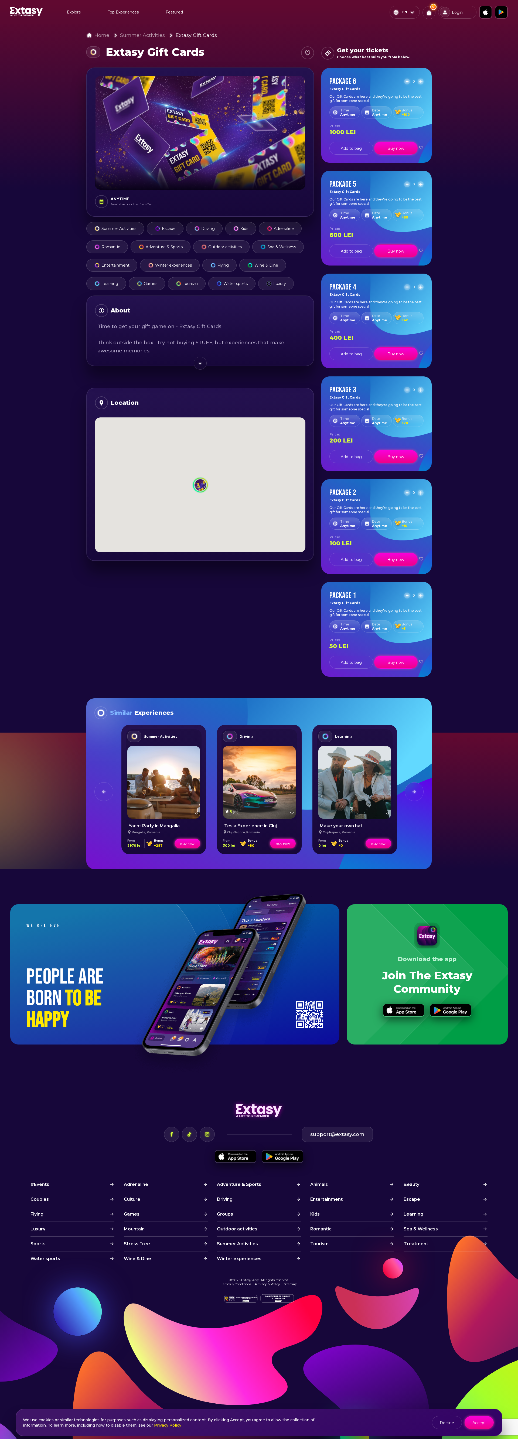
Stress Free (137, 1243)
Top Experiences (123, 12)
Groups (225, 1214)
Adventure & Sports (164, 246)
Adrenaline (284, 228)
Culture (132, 1199)
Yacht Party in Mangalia (154, 825)
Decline (447, 1422)
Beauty (411, 1184)
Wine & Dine (266, 265)
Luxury (279, 283)
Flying (223, 265)
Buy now (395, 148)
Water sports (235, 283)
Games (150, 283)
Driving (208, 228)
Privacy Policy (167, 1425)
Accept (479, 1422)
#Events (39, 1184)
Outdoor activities (225, 246)
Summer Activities (142, 35)
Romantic (110, 246)
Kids (244, 228)
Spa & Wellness (281, 246)
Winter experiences (173, 265)
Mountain (134, 1229)
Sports (38, 1243)
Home (101, 35)
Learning (109, 283)
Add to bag (351, 148)
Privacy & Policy (267, 1284)
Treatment (416, 1243)
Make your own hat (341, 825)
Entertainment (115, 265)
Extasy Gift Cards (196, 35)
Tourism (190, 283)
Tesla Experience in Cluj (250, 825)
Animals (319, 1184)
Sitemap (290, 1284)
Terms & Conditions (236, 1284)
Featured (174, 12)
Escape (169, 228)
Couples (39, 1199)
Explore (74, 12)
